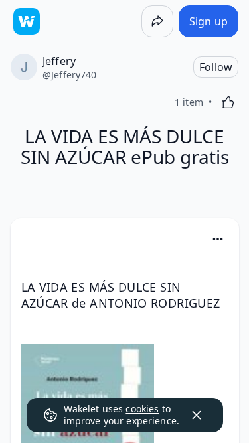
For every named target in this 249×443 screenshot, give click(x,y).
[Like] (227, 102)
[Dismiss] (196, 415)
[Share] (157, 21)
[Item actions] (217, 239)
